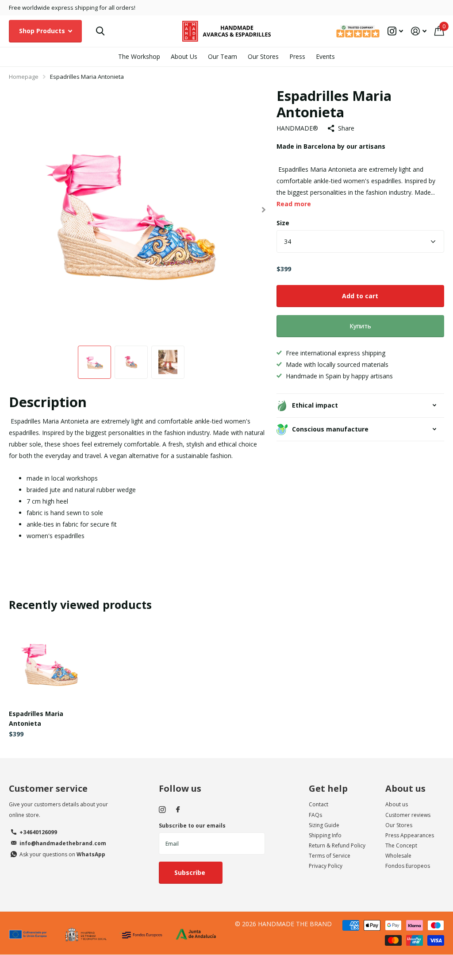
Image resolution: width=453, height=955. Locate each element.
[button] (263, 210)
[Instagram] (162, 809)
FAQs (315, 815)
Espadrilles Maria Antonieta (36, 718)
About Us (184, 56)
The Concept (401, 845)
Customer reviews (407, 815)
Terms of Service (329, 855)
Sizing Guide (324, 825)
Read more (293, 204)
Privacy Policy (325, 866)
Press (297, 56)
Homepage (23, 77)
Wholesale (398, 855)
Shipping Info (325, 835)
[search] (100, 31)
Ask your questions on (62, 854)
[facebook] (178, 810)
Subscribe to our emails (192, 825)
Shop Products (43, 31)
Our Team (222, 56)
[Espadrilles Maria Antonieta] (49, 662)
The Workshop (139, 56)
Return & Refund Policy (337, 845)
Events (325, 56)
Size (282, 223)
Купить (360, 326)
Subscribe (190, 872)
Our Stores (263, 56)
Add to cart (360, 296)
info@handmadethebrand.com (62, 843)
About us (405, 788)
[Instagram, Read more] (395, 31)
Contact (318, 804)
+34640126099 (38, 832)
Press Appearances (409, 835)
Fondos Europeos (407, 866)
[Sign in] (419, 31)
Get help (328, 788)
